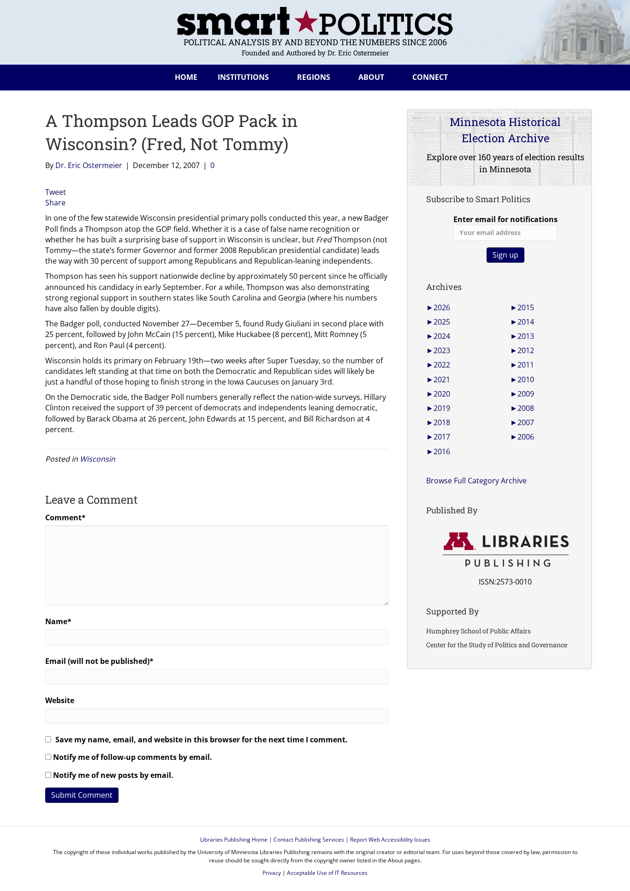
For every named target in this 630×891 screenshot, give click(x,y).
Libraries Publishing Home (233, 839)
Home (186, 77)
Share (55, 203)
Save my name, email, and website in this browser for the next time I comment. (201, 739)
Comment (65, 517)
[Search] (577, 75)
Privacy (271, 873)
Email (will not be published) (99, 661)
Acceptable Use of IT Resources (327, 873)
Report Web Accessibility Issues (390, 839)
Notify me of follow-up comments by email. (132, 757)
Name (58, 621)
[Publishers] (505, 549)
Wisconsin (97, 459)
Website (59, 700)
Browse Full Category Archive (476, 481)
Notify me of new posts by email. (113, 775)
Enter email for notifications (505, 219)
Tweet (55, 192)
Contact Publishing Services (308, 839)
